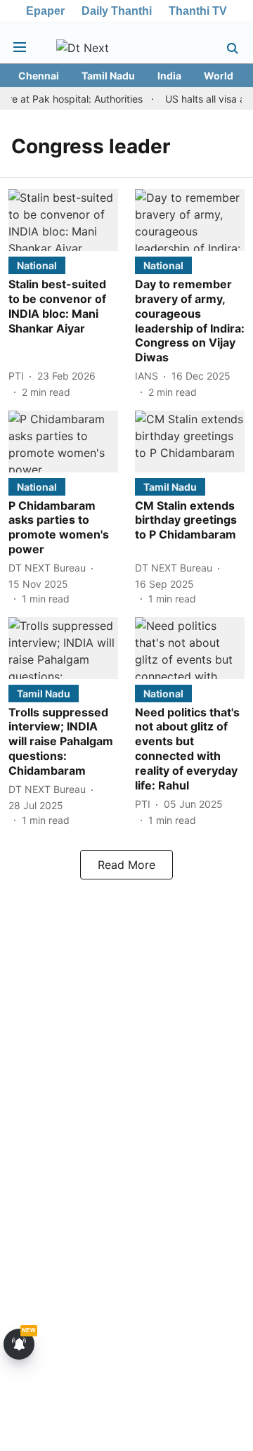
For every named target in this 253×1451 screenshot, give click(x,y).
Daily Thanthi (117, 11)
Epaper (45, 11)
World (218, 76)
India (169, 76)
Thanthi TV (198, 11)
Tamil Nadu (108, 76)
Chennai (38, 76)
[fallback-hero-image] (63, 220)
